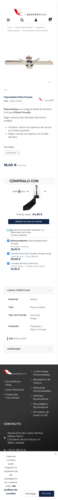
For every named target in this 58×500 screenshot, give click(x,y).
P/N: (6, 101)
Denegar (30, 493)
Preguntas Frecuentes (12, 396)
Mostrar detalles (19, 235)
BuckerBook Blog (13, 383)
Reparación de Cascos (41, 381)
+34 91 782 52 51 (16, 449)
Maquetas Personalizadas (42, 389)
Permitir (46, 493)
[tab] (29, 290)
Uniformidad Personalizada (41, 373)
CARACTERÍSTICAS (18, 290)
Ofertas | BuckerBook (40, 397)
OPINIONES (14, 348)
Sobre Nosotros (15, 389)
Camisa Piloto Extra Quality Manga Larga (31, 253)
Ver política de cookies (10, 490)
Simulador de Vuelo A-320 (41, 413)
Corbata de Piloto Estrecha (24, 263)
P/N (11, 338)
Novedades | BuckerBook (40, 405)
